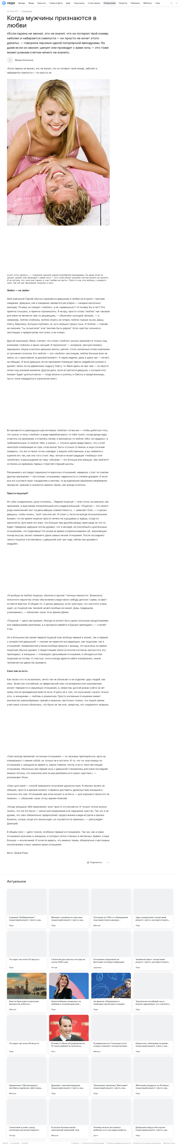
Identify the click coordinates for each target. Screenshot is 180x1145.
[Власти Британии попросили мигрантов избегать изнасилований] (27, 992)
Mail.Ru (5, 1143)
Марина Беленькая (24, 60)
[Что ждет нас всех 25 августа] (27, 950)
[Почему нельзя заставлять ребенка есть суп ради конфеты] (111, 1118)
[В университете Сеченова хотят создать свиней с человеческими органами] (111, 1034)
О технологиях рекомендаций (92, 1143)
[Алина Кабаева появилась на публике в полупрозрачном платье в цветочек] (69, 992)
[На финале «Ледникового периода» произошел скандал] (111, 992)
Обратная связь (169, 1143)
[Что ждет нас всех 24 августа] (27, 1034)
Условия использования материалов (147, 1143)
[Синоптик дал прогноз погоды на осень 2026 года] (69, 950)
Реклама (24, 1143)
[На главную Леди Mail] (10, 3)
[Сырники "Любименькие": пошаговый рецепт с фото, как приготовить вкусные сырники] (27, 908)
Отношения (27, 11)
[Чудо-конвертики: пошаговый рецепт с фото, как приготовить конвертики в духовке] (153, 908)
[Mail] (4, 3)
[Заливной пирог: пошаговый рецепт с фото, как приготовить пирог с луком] (153, 950)
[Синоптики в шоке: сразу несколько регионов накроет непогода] (27, 1118)
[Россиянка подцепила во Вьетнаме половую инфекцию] (111, 950)
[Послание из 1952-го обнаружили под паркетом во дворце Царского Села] (111, 908)
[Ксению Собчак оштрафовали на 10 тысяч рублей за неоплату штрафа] (69, 1034)
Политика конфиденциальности (118, 1143)
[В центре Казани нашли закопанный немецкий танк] (69, 1118)
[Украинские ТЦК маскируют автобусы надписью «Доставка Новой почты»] (27, 1076)
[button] (58, 152)
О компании (14, 1143)
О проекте (75, 1143)
